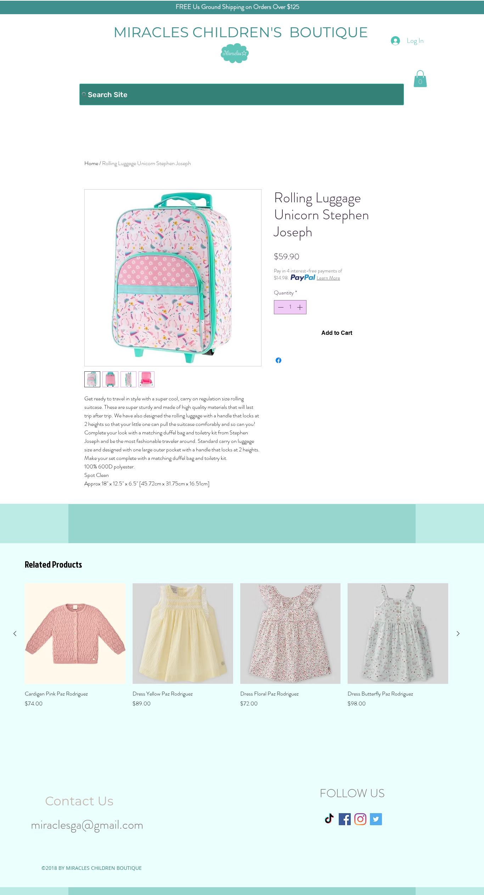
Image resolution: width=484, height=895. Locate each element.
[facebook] (345, 819)
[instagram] (360, 819)
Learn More (328, 277)
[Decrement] (280, 307)
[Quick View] (75, 633)
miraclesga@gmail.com (87, 824)
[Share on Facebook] (278, 360)
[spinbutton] (290, 307)
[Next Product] (458, 633)
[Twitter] (376, 819)
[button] (420, 78)
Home (91, 163)
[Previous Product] (15, 633)
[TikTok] (329, 819)
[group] (236, 645)
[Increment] (300, 307)
